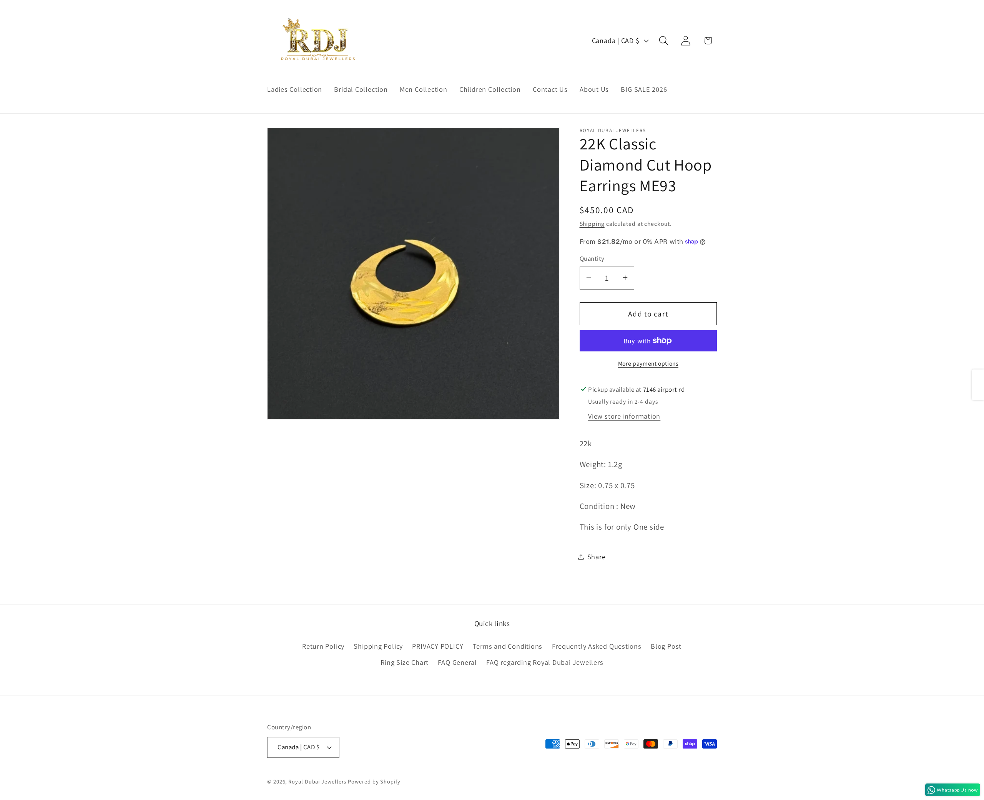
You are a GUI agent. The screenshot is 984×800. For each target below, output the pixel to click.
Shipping (592, 223)
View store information (624, 415)
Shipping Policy (378, 646)
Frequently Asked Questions (597, 646)
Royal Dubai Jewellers (317, 781)
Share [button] (596, 556)
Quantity (592, 258)
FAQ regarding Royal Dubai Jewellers (544, 662)
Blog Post (666, 646)
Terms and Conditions (508, 646)
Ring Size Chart (405, 662)
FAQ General (457, 662)
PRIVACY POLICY (437, 646)
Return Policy (323, 646)
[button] (664, 40)
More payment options (648, 363)
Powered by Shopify (374, 781)
